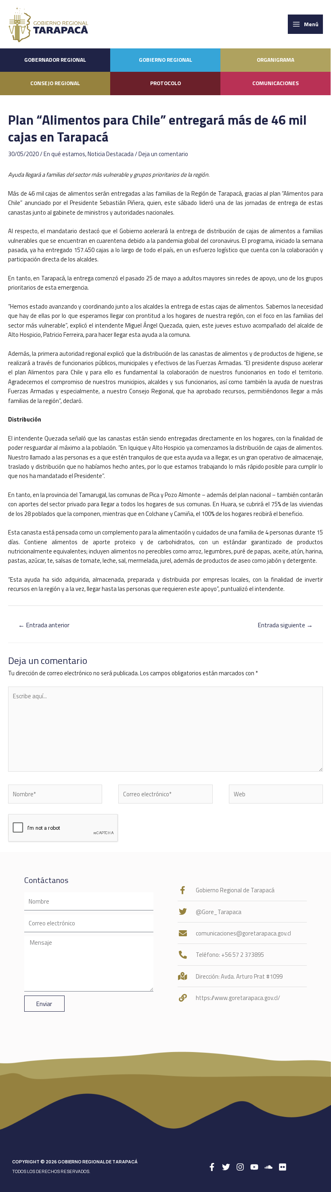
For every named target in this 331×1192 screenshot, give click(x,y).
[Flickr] (283, 1167)
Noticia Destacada (111, 154)
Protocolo (165, 83)
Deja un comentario (163, 154)
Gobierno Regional (165, 60)
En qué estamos (64, 154)
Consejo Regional (55, 83)
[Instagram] (240, 1167)
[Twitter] (226, 1167)
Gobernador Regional (55, 60)
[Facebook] (212, 1167)
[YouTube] (254, 1167)
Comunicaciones (275, 83)
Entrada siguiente (285, 625)
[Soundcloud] (268, 1167)
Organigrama (275, 60)
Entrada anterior (43, 625)
